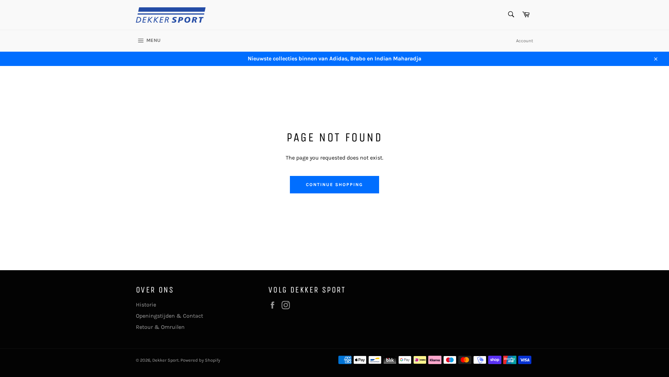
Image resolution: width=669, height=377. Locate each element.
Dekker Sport (165, 360)
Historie (146, 304)
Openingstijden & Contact (169, 315)
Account (524, 40)
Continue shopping (334, 184)
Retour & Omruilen (160, 327)
